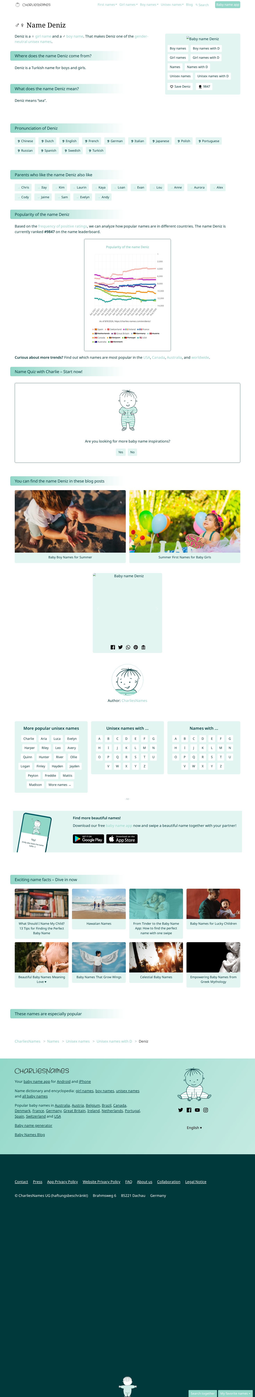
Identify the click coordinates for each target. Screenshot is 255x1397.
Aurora (199, 187)
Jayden (74, 766)
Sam (64, 197)
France (38, 1110)
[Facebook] (189, 1109)
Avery (71, 748)
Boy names (148, 4)
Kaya (102, 187)
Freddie (50, 775)
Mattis (67, 775)
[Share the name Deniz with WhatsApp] (127, 647)
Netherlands (112, 1110)
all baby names (35, 1096)
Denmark (23, 1110)
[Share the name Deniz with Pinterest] (135, 647)
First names (106, 4)
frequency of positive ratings (62, 226)
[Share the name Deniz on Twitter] (120, 647)
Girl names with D (206, 57)
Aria (44, 739)
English (70, 141)
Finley (41, 766)
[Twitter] (181, 1109)
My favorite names (234, 1393)
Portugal (132, 1110)
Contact (21, 1181)
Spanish (50, 150)
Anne (178, 187)
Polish (185, 141)
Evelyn (85, 197)
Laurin (81, 187)
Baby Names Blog (30, 1134)
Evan (140, 187)
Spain (19, 1116)
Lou (159, 187)
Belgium (93, 1105)
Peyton (33, 775)
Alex (220, 187)
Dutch (49, 141)
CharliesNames (134, 700)
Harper (29, 748)
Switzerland (36, 1116)
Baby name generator (33, 1125)
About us (144, 1181)
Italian (139, 141)
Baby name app (227, 4)
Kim (62, 187)
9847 (206, 86)
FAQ (128, 1181)
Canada (158, 357)
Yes (120, 452)
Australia (174, 357)
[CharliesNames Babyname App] (34, 4)
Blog (189, 4)
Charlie (28, 739)
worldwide (200, 357)
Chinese (26, 141)
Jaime (45, 197)
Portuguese (210, 141)
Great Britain (74, 1110)
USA (146, 357)
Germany (54, 1110)
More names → (60, 785)
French (93, 141)
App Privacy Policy (62, 1181)
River (59, 757)
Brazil (106, 1105)
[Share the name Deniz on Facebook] (112, 647)
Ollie (73, 757)
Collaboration (168, 1181)
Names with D (197, 67)
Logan (25, 766)
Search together (203, 1393)
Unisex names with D (213, 76)
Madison (35, 785)
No (132, 452)
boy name (74, 36)
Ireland (93, 1110)
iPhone (85, 1081)
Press (37, 1181)
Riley (45, 748)
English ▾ (194, 1127)
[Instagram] (206, 1109)
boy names (104, 1090)
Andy (105, 197)
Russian (26, 150)
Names (175, 67)
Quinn (27, 757)
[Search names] (196, 4)
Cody (25, 197)
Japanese (162, 141)
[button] (98, 608)
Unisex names (171, 4)
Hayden (57, 766)
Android (64, 1081)
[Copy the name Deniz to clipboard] (142, 647)
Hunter (44, 757)
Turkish (97, 150)
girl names (85, 1090)
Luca (57, 739)
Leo (58, 748)
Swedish (73, 150)
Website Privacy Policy (101, 1181)
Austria (78, 1105)
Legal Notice (195, 1181)
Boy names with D (206, 48)
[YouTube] (197, 1109)
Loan (121, 187)
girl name (43, 36)
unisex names (127, 1090)
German (116, 141)
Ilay (44, 187)
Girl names (127, 4)
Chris (25, 187)
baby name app (119, 825)
